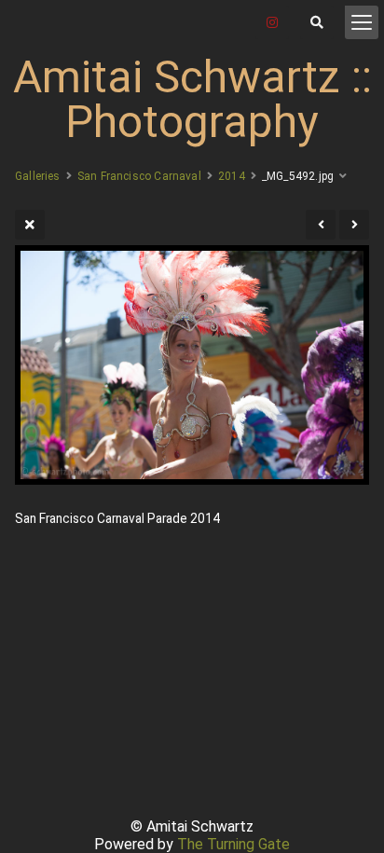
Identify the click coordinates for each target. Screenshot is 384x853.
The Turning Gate (233, 844)
